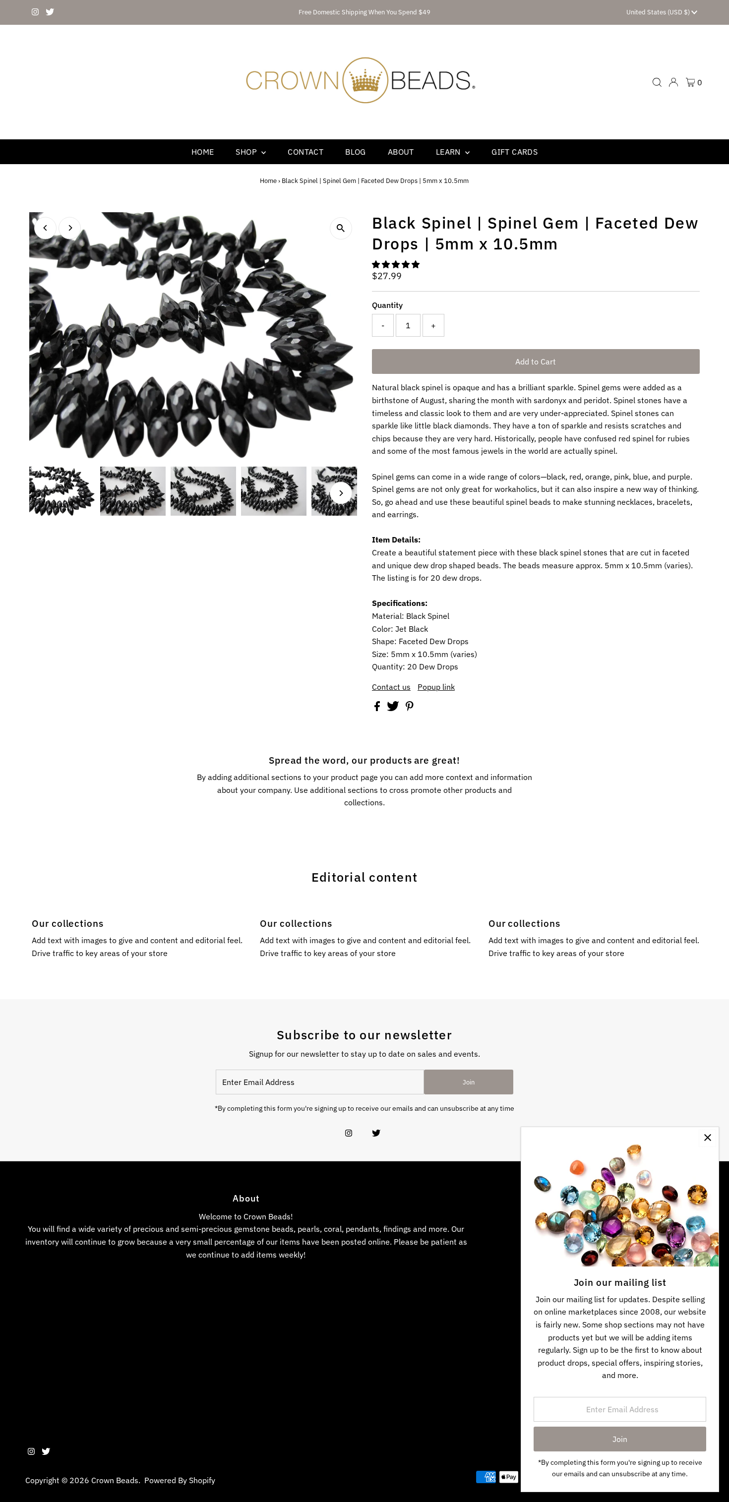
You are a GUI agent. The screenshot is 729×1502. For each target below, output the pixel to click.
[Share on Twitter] (394, 708)
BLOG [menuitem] (355, 152)
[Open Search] (657, 82)
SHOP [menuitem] (247, 152)
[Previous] (45, 228)
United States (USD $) (658, 12)
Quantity (387, 305)
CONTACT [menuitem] (305, 152)
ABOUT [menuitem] (401, 152)
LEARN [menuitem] (449, 152)
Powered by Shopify (179, 1480)
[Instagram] (35, 12)
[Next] (70, 228)
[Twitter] (50, 12)
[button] (397, 264)
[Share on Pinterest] (410, 708)
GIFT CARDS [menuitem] (514, 152)
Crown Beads (114, 1480)
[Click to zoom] (341, 228)
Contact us (391, 687)
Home (268, 181)
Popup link (436, 687)
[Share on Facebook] (378, 708)
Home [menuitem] (202, 152)
